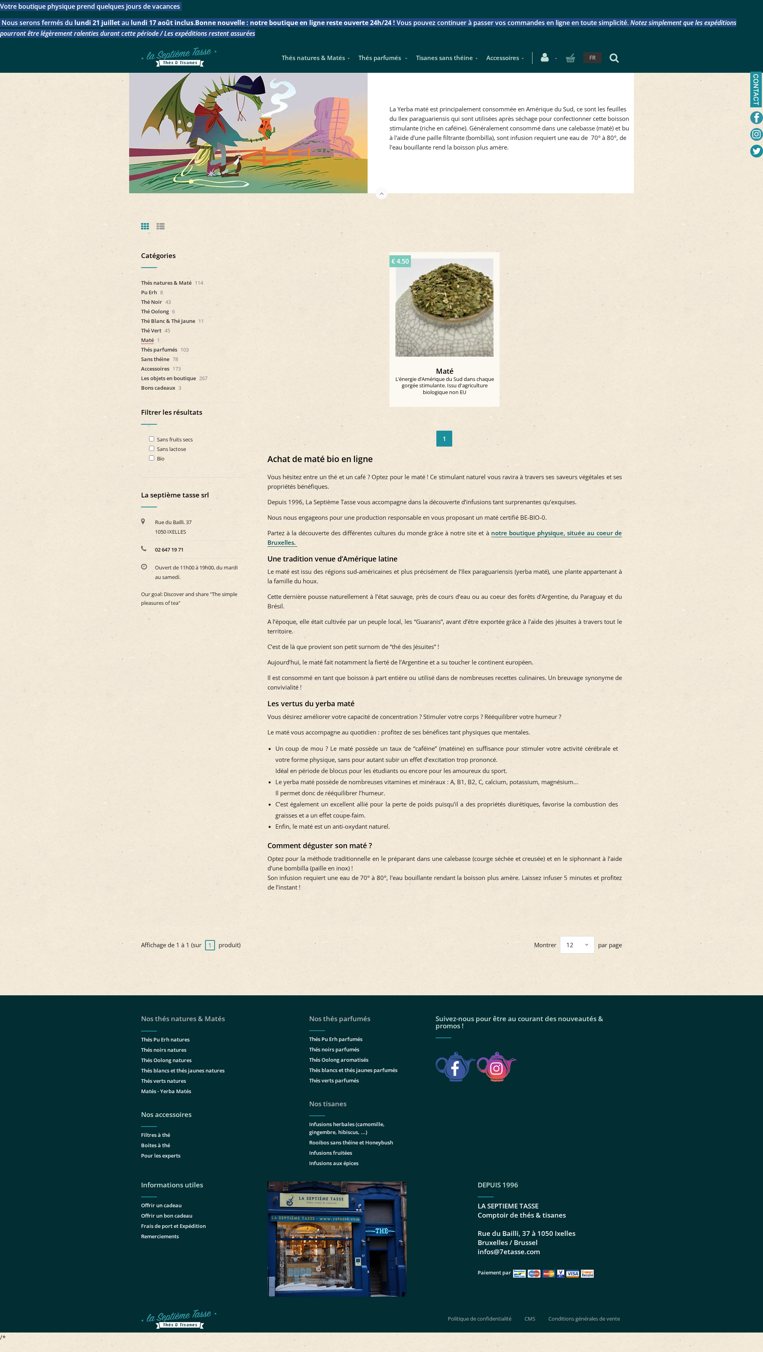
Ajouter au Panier (448, 304)
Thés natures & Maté (166, 282)
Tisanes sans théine (444, 58)
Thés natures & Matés (313, 58)
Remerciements (160, 1236)
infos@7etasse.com (509, 1251)
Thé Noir (151, 301)
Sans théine (155, 359)
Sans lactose (171, 449)
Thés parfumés (380, 58)
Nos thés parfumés (339, 1018)
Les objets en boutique (168, 378)
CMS (530, 1318)
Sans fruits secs (175, 439)
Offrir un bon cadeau (166, 1215)
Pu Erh (149, 292)
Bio (161, 458)
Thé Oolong (155, 311)
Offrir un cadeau (161, 1205)
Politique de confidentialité (479, 1318)
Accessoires (502, 58)
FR (592, 57)
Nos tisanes (328, 1103)
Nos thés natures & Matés (183, 1018)
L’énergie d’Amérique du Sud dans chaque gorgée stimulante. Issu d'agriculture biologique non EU (444, 385)
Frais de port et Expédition (173, 1226)
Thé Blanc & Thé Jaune (168, 320)
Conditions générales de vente (584, 1318)
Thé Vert (151, 330)
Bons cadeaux (158, 387)
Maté (444, 371)
